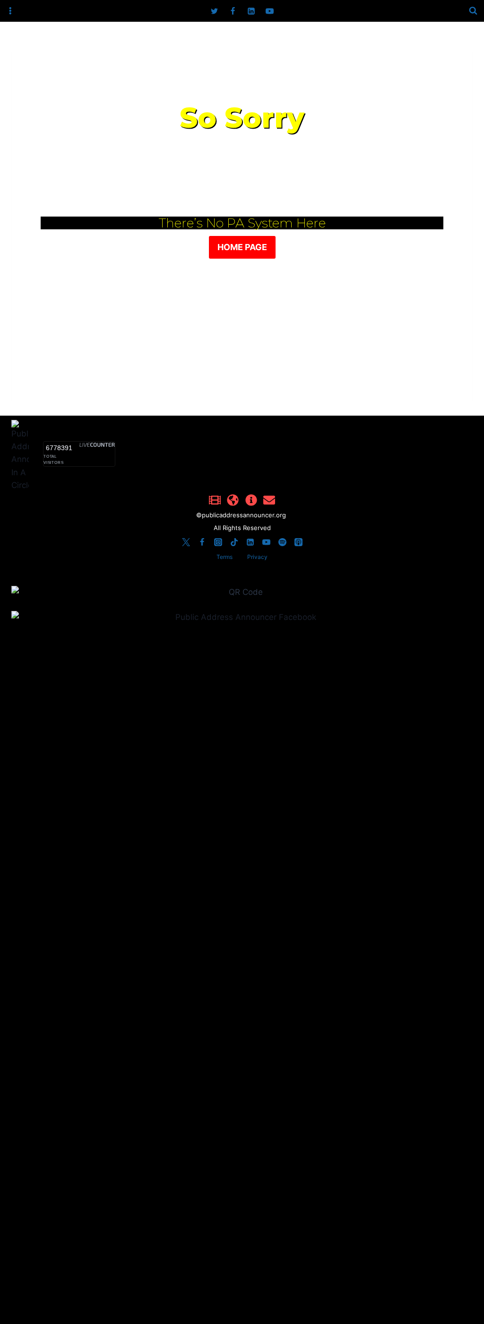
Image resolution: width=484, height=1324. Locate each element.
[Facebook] (233, 11)
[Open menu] (10, 11)
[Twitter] (214, 11)
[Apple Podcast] (298, 542)
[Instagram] (218, 542)
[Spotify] (282, 542)
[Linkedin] (251, 11)
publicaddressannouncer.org (245, 515)
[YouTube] (270, 11)
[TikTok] (234, 542)
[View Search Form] (473, 10)
